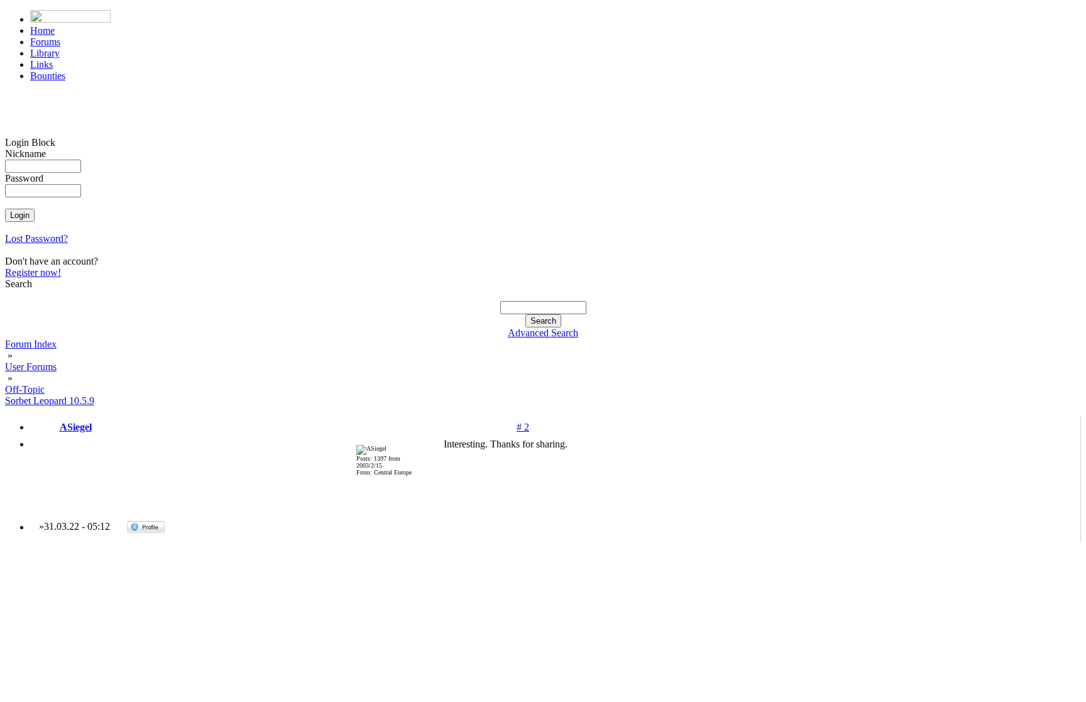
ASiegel (76, 427)
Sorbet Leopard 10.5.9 (49, 400)
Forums (45, 41)
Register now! (33, 272)
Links (41, 64)
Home (42, 30)
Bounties (47, 75)
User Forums (31, 366)
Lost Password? (36, 238)
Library (45, 53)
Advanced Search (543, 332)
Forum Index (31, 344)
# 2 (523, 427)
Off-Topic (25, 389)
